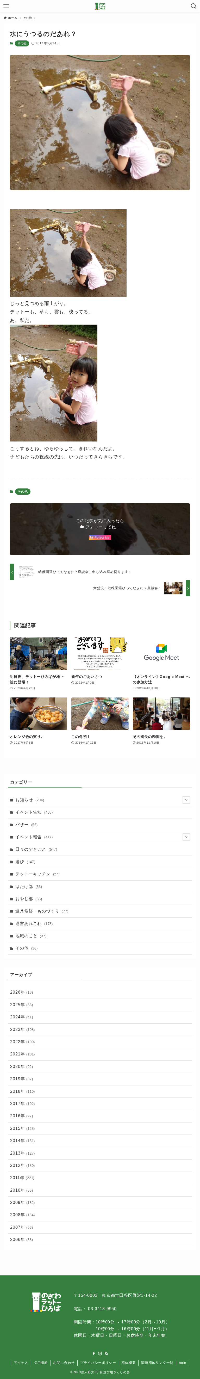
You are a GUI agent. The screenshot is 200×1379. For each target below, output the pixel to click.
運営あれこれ (34, 923)
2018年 (22, 1091)
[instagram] (100, 1353)
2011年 (22, 1177)
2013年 (22, 1153)
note (182, 1363)
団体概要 (128, 1363)
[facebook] (93, 1353)
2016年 (21, 1116)
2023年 (22, 1029)
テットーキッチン (37, 874)
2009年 (22, 1202)
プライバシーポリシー (98, 1363)
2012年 (22, 1165)
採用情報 (41, 1363)
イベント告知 (34, 812)
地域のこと (30, 936)
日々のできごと (36, 849)
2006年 (21, 1239)
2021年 (22, 1054)
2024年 (21, 1017)
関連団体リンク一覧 (157, 1363)
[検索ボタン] (194, 6)
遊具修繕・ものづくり (41, 911)
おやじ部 (28, 899)
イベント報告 (34, 837)
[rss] (106, 1353)
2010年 (21, 1190)
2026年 (21, 992)
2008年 (22, 1215)
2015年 (22, 1128)
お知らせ (29, 800)
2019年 (21, 1079)
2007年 (21, 1227)
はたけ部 (28, 886)
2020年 (21, 1066)
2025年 (21, 1004)
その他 (22, 43)
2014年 (22, 1140)
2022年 (22, 1042)
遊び (25, 861)
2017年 (22, 1103)
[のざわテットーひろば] (100, 6)
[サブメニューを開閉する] (186, 800)
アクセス (21, 1363)
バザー (26, 824)
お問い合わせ (64, 1363)
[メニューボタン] (6, 6)
